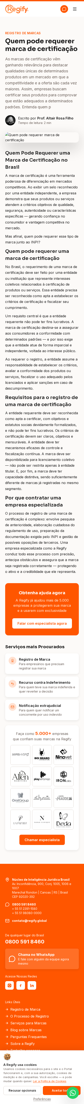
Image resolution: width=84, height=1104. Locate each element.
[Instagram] (9, 985)
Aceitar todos (62, 1090)
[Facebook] (20, 985)
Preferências (42, 1099)
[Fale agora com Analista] (64, 9)
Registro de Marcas (23, 33)
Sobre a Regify (22, 1043)
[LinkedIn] (32, 985)
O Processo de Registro (29, 1016)
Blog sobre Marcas (26, 1030)
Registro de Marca (25, 1009)
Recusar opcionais (22, 1090)
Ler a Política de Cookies (49, 1081)
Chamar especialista (42, 840)
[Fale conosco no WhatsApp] (73, 1093)
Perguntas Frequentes (28, 1037)
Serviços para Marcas (28, 1023)
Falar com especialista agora (42, 623)
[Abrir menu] (75, 9)
